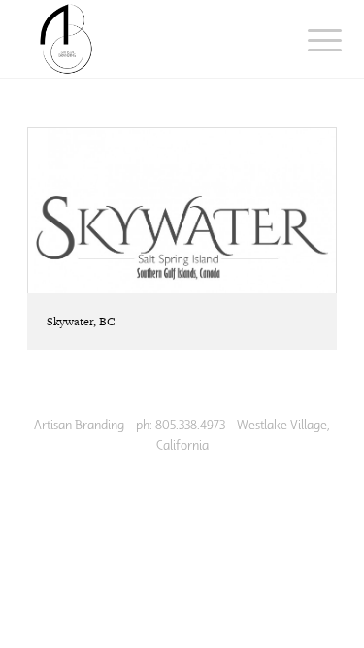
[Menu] (309, 41)
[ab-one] (151, 39)
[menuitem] (309, 41)
